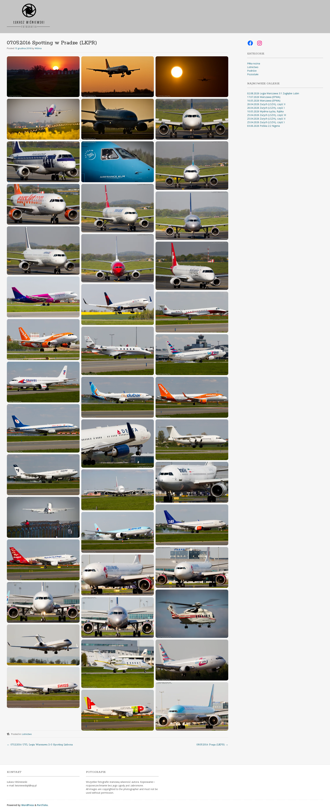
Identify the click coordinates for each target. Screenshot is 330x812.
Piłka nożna (253, 63)
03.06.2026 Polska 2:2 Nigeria (263, 125)
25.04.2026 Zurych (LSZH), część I (266, 122)
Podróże (252, 70)
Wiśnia (38, 48)
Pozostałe (252, 74)
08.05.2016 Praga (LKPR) (212, 744)
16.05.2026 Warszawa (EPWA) (263, 100)
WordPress (27, 805)
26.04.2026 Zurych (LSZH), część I (266, 107)
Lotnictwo (27, 734)
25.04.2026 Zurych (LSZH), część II (266, 118)
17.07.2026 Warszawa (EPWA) (263, 97)
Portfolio (42, 805)
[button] (43, 76)
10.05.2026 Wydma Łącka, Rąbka (265, 111)
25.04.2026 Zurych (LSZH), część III (266, 115)
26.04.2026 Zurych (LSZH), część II (266, 104)
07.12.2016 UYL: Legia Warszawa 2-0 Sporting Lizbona (40, 744)
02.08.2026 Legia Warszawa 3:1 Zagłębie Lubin (273, 93)
